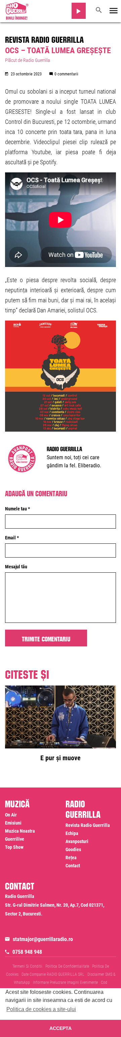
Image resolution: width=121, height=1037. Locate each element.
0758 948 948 (27, 952)
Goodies (73, 849)
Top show (14, 847)
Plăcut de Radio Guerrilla (27, 60)
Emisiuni (13, 823)
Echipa (72, 833)
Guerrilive (14, 839)
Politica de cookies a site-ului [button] (41, 1009)
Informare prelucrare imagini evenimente (65, 982)
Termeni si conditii (27, 966)
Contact (73, 865)
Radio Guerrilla (64, 448)
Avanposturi (77, 841)
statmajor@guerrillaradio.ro (43, 939)
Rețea (71, 857)
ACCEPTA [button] (60, 1028)
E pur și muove (60, 758)
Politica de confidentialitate (67, 966)
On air (11, 814)
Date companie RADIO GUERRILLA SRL (53, 974)
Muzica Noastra (20, 831)
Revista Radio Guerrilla (44, 38)
